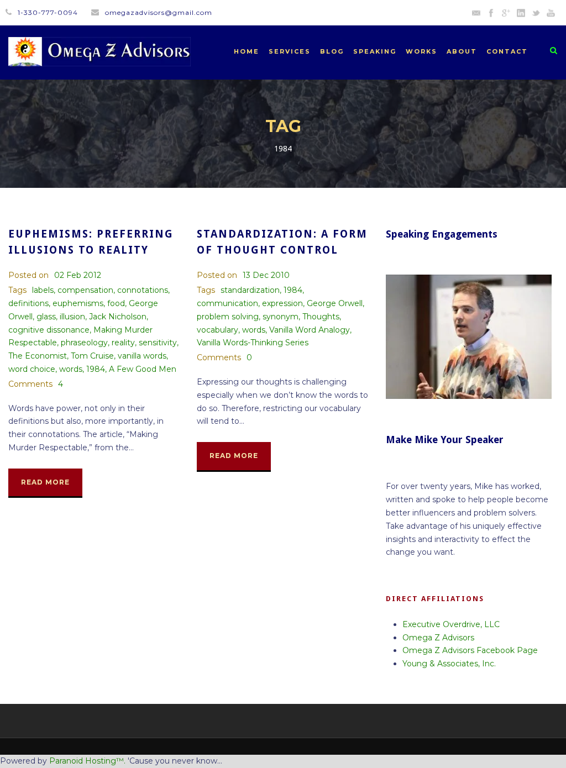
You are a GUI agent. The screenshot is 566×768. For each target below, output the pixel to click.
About (462, 51)
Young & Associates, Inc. (449, 664)
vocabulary (217, 330)
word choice (31, 369)
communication (227, 303)
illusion (72, 317)
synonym (280, 317)
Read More (45, 482)
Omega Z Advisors (438, 638)
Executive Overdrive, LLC (451, 624)
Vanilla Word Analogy (309, 330)
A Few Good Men (142, 369)
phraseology (84, 343)
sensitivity (158, 343)
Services (290, 51)
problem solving (228, 317)
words (70, 369)
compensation (85, 290)
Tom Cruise (92, 356)
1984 (95, 369)
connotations (142, 290)
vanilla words (142, 356)
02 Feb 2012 (77, 275)
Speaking (374, 51)
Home (246, 51)
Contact (507, 51)
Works (421, 51)
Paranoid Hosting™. (87, 761)
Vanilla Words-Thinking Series (252, 343)
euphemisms (78, 303)
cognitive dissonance (49, 330)
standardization (250, 290)
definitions (28, 303)
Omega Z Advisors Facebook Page (470, 650)
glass (46, 317)
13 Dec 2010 (266, 275)
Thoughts (320, 317)
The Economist (37, 356)
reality (123, 343)
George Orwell (335, 303)
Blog (332, 51)
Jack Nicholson (117, 317)
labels (43, 290)
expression (282, 303)
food (116, 303)
